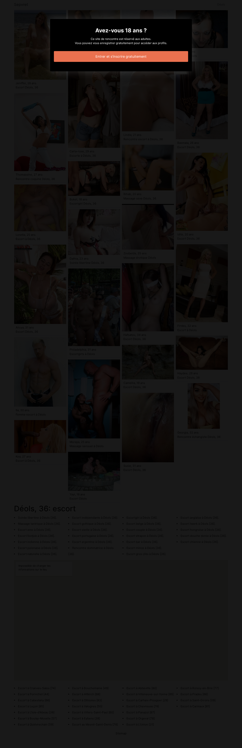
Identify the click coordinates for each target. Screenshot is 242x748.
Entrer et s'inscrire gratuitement (121, 56)
